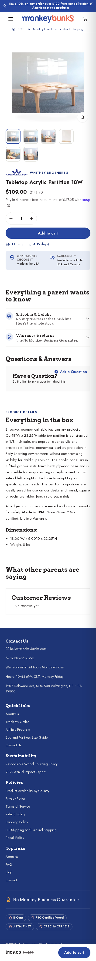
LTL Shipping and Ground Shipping (31, 830)
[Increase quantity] (31, 218)
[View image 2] (30, 136)
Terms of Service (18, 806)
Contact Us (13, 745)
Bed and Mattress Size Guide (27, 737)
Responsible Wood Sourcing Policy (31, 764)
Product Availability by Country (27, 790)
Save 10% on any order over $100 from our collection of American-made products (51, 6)
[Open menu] (11, 19)
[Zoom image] (82, 117)
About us (12, 856)
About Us (12, 713)
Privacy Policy (15, 798)
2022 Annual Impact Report (25, 771)
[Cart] (85, 19)
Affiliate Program (18, 729)
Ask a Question (73, 371)
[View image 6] (30, 154)
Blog (9, 872)
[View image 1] (13, 136)
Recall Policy (15, 837)
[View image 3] (48, 136)
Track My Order (17, 721)
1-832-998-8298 (21, 658)
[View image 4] (66, 136)
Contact (11, 880)
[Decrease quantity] (11, 218)
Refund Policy (15, 814)
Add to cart (48, 233)
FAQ (9, 864)
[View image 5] (13, 154)
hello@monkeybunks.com (28, 648)
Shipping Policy (17, 822)
